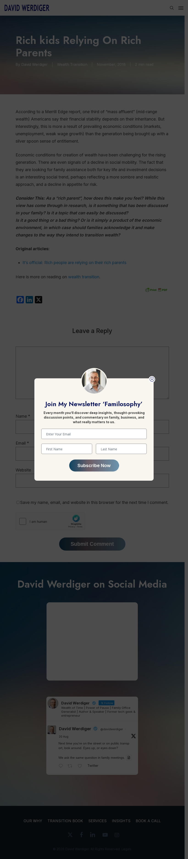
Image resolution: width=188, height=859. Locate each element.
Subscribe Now (94, 465)
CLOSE (152, 379)
